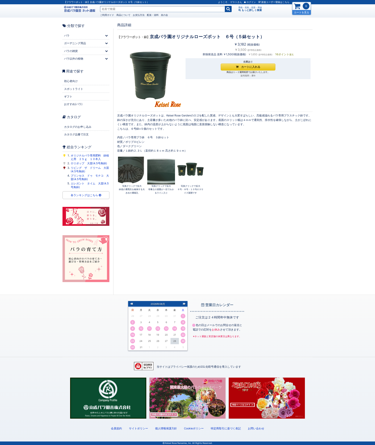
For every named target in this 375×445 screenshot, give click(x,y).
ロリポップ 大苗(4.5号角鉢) (89, 163)
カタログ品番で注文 (76, 134)
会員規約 (116, 428)
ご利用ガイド (107, 14)
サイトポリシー (138, 428)
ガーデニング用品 (75, 43)
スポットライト (73, 88)
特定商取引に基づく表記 (226, 428)
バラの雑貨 (71, 51)
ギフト (68, 96)
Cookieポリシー (194, 428)
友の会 (164, 14)
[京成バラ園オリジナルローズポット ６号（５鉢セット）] (132, 170)
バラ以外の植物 (73, 58)
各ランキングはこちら (85, 195)
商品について (123, 14)
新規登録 (275, 2)
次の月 (184, 304)
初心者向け (71, 81)
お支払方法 (139, 14)
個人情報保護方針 (166, 428)
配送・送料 (153, 14)
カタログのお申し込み (77, 126)
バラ (67, 35)
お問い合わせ (256, 428)
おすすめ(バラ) (73, 104)
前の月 (131, 304)
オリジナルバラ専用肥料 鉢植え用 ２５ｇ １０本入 (90, 157)
